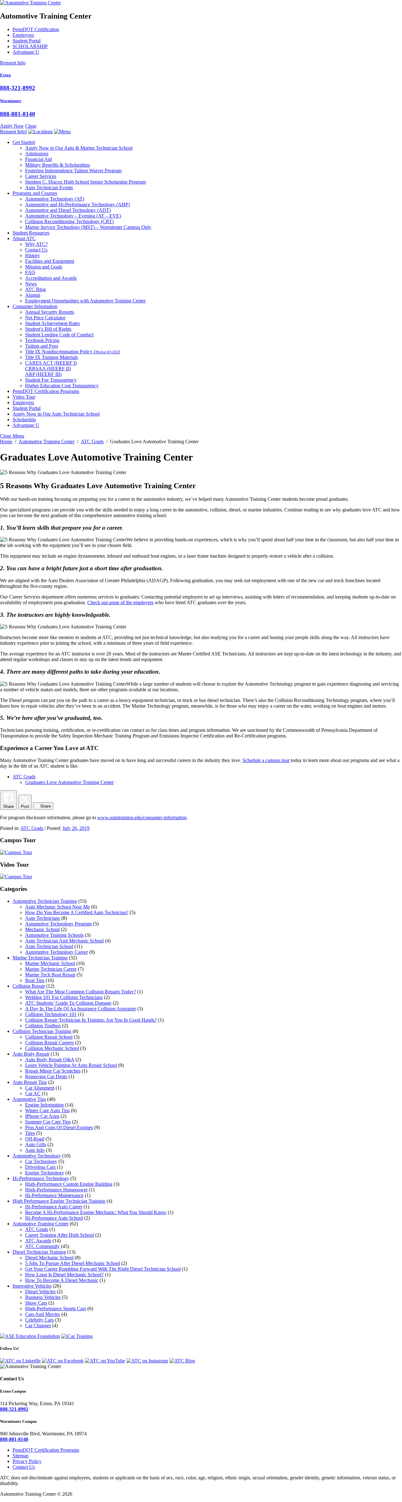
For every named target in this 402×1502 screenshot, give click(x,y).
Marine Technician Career (51, 969)
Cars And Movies (42, 1314)
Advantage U (26, 52)
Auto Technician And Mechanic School (64, 940)
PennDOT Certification (36, 29)
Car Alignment (39, 1088)
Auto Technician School (49, 946)
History (32, 255)
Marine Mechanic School (50, 963)
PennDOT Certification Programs (46, 391)
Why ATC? (36, 244)
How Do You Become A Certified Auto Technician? (76, 912)
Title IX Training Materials (51, 357)
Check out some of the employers (120, 602)
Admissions (36, 153)
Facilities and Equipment (49, 261)
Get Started (24, 142)
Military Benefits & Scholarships (57, 165)
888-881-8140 (17, 114)
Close (30, 126)
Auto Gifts (35, 1144)
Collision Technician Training (42, 1031)
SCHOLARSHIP (30, 46)
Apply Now (12, 126)
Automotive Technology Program (58, 923)
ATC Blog (35, 289)
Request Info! (13, 131)
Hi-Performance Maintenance (54, 1195)
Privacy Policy (27, 1461)
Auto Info (35, 1150)
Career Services (40, 176)
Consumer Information (35, 306)
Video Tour (24, 397)
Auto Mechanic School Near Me (57, 906)
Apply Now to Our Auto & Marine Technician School (79, 148)
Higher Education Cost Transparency (62, 385)
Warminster (10, 100)
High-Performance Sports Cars (55, 1308)
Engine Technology (44, 1172)
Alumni (32, 295)
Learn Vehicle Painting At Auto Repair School (71, 1065)
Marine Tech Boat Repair (50, 974)
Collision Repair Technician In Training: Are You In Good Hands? (91, 1020)
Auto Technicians (42, 918)
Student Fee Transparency (51, 380)
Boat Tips (34, 980)
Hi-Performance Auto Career (53, 1206)
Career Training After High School (59, 1235)
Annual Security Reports (49, 312)
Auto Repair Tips (30, 1082)
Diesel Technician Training (39, 1252)
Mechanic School (42, 929)
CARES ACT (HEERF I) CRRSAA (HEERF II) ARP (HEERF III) (51, 368)
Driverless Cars (40, 1167)
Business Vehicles (43, 1297)
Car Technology (41, 1161)
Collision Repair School (49, 1037)
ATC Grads (24, 776)
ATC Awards (38, 1240)
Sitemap (21, 1455)
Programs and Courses (35, 193)
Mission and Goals (43, 266)
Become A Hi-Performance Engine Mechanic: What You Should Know (95, 1212)
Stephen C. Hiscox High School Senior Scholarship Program (85, 182)
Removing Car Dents (46, 1076)
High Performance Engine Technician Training (59, 1201)
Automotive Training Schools (54, 935)
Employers (23, 35)
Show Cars (36, 1303)
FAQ (30, 272)
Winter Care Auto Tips (47, 1110)
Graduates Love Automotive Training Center (69, 782)
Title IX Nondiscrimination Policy (72, 351)
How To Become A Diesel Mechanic (61, 1280)
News (31, 283)
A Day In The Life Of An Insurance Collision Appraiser (80, 1008)
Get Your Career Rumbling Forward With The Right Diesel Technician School (103, 1269)
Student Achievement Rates (52, 323)
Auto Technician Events (49, 187)
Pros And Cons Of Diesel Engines (59, 1127)
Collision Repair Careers (49, 1042)
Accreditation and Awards (51, 278)
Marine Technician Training (40, 957)
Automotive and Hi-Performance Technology (77, 204)
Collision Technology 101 (51, 1014)
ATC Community (42, 1246)
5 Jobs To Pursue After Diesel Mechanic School (72, 1263)
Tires (30, 1133)
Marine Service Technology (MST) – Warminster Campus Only (88, 227)
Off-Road (34, 1138)
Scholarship (24, 419)
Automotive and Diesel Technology (68, 210)
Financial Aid (38, 159)
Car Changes (38, 1325)
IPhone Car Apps (42, 1116)
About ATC (24, 238)
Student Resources (31, 232)
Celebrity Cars (39, 1320)
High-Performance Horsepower (56, 1189)
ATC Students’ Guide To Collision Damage (68, 1003)
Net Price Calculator (45, 317)
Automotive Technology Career (56, 952)
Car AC (33, 1093)
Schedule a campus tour (266, 760)
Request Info (12, 62)
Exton (5, 75)
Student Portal (27, 40)
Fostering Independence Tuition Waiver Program (73, 170)
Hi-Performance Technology (41, 1178)
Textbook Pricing (42, 340)
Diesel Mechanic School (49, 1257)
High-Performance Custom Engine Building (68, 1184)
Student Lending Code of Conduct (59, 334)
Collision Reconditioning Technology (69, 221)
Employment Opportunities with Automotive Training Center (85, 300)
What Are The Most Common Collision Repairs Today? (80, 991)
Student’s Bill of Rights (48, 329)
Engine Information (44, 1104)
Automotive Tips (29, 1099)
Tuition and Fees (41, 346)
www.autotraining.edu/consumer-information (142, 817)
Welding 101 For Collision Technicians (64, 997)
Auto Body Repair (31, 1054)
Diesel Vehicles (40, 1291)
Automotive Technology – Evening (73, 215)
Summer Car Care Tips (48, 1121)
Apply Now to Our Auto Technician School (56, 414)
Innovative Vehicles (32, 1286)
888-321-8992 (17, 88)
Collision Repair (29, 986)
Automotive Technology (54, 199)
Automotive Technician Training (45, 901)
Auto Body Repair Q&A (49, 1059)
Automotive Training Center (40, 1223)
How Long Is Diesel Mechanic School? (64, 1274)
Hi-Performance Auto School (54, 1218)
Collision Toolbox (43, 1025)
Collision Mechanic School (52, 1048)
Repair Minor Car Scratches (52, 1071)
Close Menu (12, 436)
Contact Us (36, 249)
